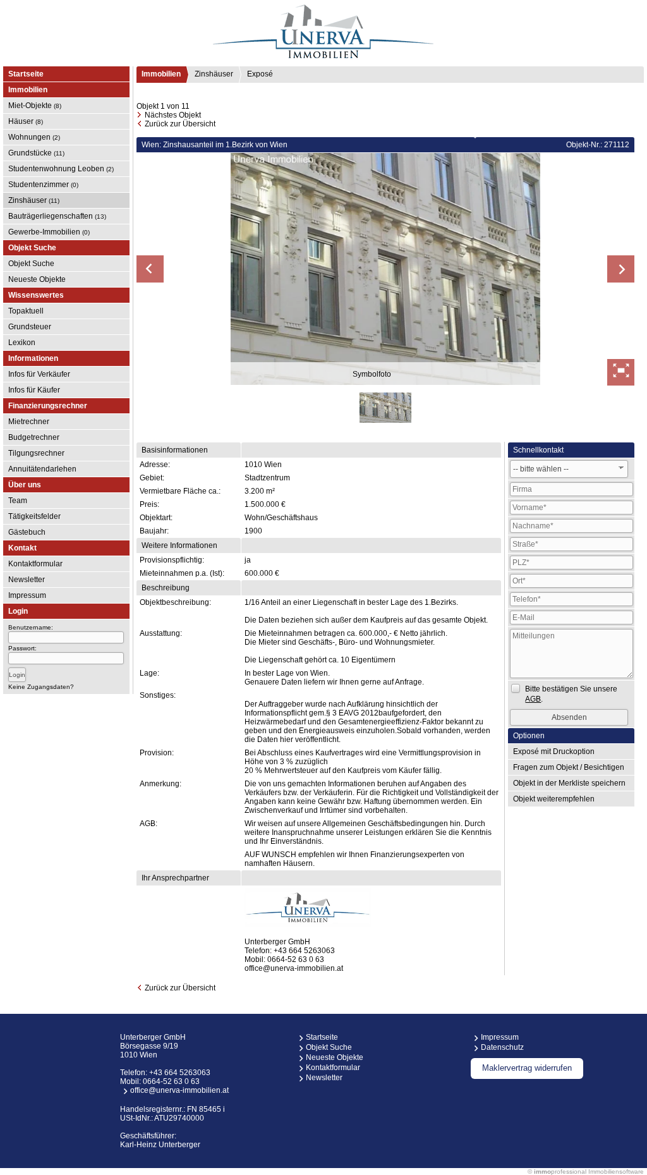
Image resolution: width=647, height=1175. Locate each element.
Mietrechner (28, 421)
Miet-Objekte (34, 105)
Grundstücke (36, 153)
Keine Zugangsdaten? (41, 686)
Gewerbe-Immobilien (49, 232)
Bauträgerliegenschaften (57, 216)
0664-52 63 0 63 (295, 959)
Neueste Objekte (37, 279)
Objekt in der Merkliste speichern (569, 783)
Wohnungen (34, 137)
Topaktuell (26, 311)
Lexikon (21, 342)
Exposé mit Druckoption (554, 751)
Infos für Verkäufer (39, 374)
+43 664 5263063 (304, 950)
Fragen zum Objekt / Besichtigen (568, 767)
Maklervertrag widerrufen (527, 1068)
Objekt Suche (31, 263)
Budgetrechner (33, 437)
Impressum (27, 595)
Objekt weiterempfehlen (554, 798)
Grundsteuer (29, 326)
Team (17, 500)
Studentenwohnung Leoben (61, 168)
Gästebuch (26, 532)
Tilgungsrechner (36, 453)
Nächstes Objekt (173, 115)
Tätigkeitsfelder (34, 516)
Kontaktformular (35, 563)
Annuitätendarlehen (42, 469)
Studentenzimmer (43, 184)
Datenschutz (502, 1047)
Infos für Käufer (34, 390)
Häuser (25, 121)
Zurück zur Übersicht (180, 123)
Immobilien (161, 74)
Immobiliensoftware (616, 1171)
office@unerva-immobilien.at (294, 968)
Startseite (26, 74)
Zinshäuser (33, 200)
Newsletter (26, 579)
